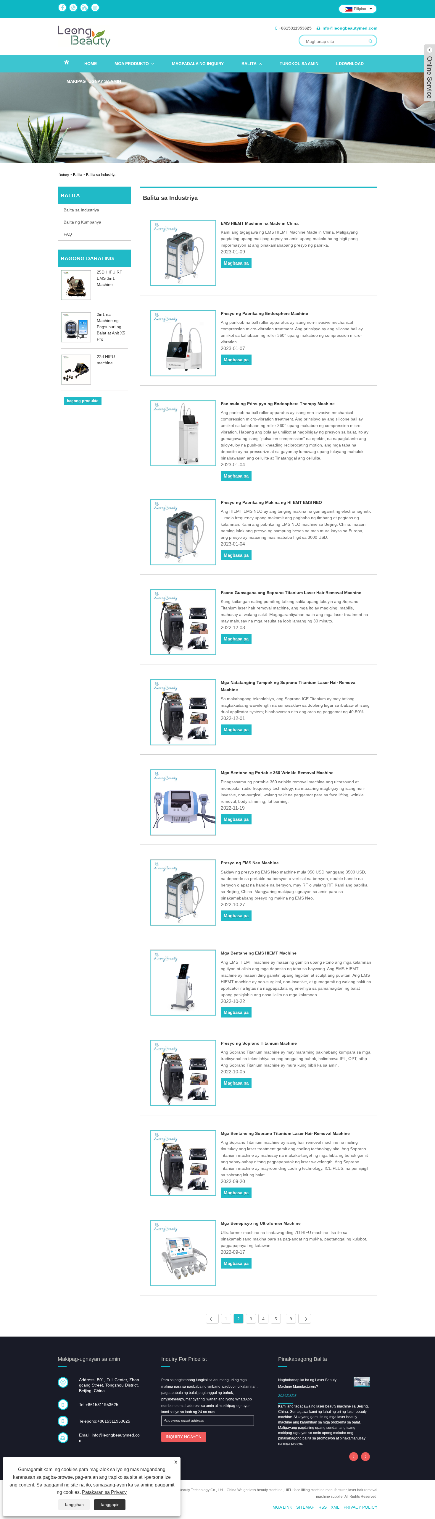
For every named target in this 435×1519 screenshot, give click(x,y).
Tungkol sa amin (299, 63)
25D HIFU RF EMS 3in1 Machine (109, 278)
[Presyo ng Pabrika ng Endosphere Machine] (183, 344)
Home (90, 63)
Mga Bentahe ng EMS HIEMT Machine (259, 953)
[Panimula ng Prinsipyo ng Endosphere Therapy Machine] (183, 434)
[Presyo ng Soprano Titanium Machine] (183, 1074)
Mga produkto (132, 63)
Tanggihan (74, 1504)
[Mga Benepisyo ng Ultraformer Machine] (183, 1254)
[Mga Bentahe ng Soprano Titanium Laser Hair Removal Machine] (183, 1164)
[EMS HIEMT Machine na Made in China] (183, 254)
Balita (249, 63)
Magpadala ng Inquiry (198, 63)
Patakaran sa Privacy (104, 1492)
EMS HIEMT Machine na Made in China (260, 223)
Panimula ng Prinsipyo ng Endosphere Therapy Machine (278, 403)
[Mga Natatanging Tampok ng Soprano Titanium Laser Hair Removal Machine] (183, 713)
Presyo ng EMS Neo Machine (250, 862)
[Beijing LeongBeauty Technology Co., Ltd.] (84, 36)
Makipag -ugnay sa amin (94, 81)
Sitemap (305, 1507)
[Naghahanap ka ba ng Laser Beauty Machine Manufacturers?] (362, 1381)
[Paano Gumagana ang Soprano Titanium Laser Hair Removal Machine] (183, 623)
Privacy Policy (360, 1507)
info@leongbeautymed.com (349, 28)
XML (335, 1507)
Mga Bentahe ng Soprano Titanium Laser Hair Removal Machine (285, 1133)
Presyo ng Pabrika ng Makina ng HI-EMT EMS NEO (271, 502)
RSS (322, 1507)
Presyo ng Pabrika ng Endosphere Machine (264, 313)
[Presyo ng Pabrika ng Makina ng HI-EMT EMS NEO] (183, 533)
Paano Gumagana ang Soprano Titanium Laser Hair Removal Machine (291, 592)
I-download (350, 63)
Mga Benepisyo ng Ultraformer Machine (261, 1223)
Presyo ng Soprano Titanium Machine (259, 1043)
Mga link (282, 1507)
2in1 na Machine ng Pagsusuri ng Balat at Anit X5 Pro (111, 327)
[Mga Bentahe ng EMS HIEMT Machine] (183, 983)
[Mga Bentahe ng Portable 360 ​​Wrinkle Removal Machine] (183, 803)
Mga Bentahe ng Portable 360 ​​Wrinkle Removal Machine (277, 772)
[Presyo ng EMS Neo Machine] (183, 893)
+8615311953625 (295, 28)
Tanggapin (110, 1504)
